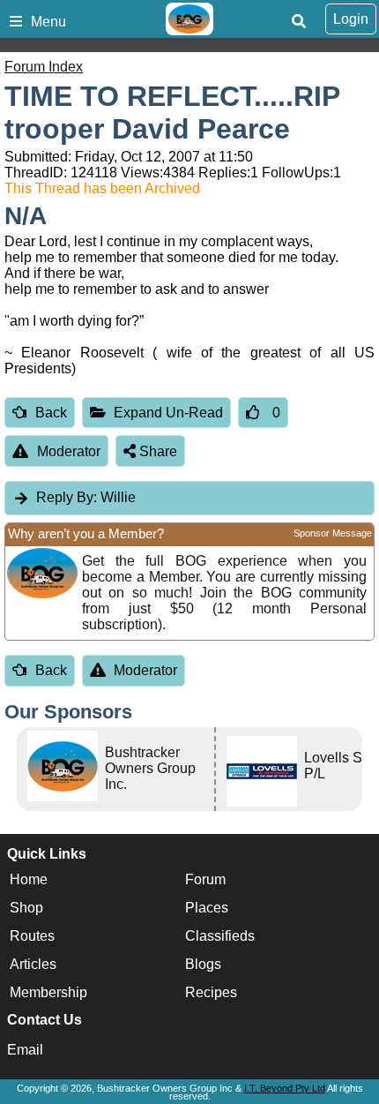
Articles (33, 964)
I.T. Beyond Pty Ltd (284, 1088)
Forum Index (43, 66)
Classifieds (220, 935)
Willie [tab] (86, 497)
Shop (26, 907)
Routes (32, 935)
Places (206, 907)
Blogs (203, 964)
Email (25, 1049)
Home (29, 879)
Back (51, 412)
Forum (205, 879)
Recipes (211, 992)
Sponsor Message (333, 533)
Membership (48, 992)
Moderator (68, 451)
